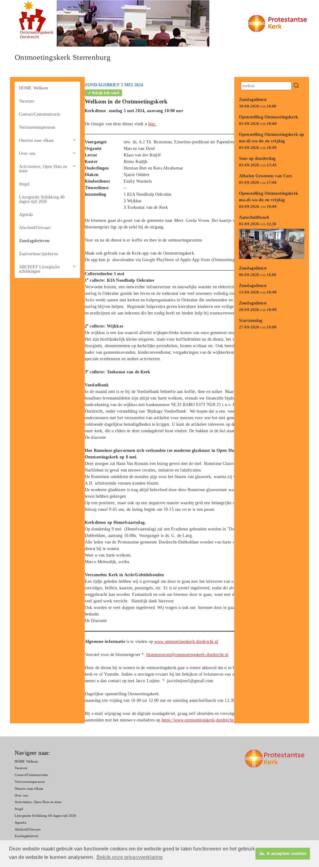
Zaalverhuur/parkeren (38, 253)
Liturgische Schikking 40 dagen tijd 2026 (41, 199)
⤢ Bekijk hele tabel (103, 93)
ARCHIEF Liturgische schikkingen (39, 269)
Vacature (26, 101)
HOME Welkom (33, 88)
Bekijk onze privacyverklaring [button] (130, 857)
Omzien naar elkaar (36, 140)
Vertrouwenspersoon (37, 127)
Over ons (27, 153)
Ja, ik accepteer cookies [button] (282, 853)
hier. (152, 124)
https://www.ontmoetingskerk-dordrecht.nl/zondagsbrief (212, 720)
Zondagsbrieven (34, 240)
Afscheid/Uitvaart (35, 227)
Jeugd (24, 184)
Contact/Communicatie (39, 114)
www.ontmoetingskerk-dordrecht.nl (186, 641)
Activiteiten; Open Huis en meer (43, 168)
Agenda (26, 214)
